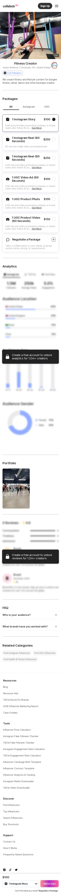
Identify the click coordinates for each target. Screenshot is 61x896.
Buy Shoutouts (11, 824)
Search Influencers (13, 818)
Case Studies (10, 712)
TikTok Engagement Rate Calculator (22, 755)
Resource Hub (10, 693)
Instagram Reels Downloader (18, 781)
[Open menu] (56, 6)
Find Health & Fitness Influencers (20, 659)
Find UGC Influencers (45, 653)
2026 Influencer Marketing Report (20, 706)
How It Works (10, 848)
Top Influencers (11, 811)
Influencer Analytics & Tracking (19, 774)
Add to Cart (49, 883)
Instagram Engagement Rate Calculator (24, 749)
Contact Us (9, 841)
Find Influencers (11, 805)
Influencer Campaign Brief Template (22, 762)
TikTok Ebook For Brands (16, 699)
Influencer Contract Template (18, 768)
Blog (5, 687)
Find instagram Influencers (17, 653)
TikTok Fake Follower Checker (18, 742)
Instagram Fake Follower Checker (20, 736)
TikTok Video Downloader (16, 787)
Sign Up (45, 6)
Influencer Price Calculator (17, 729)
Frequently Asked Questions (18, 854)
